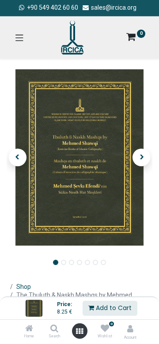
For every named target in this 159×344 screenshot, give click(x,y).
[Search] (54, 329)
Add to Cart (113, 307)
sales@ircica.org (113, 7)
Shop (23, 286)
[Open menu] (79, 331)
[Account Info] (130, 329)
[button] (18, 157)
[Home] (29, 329)
